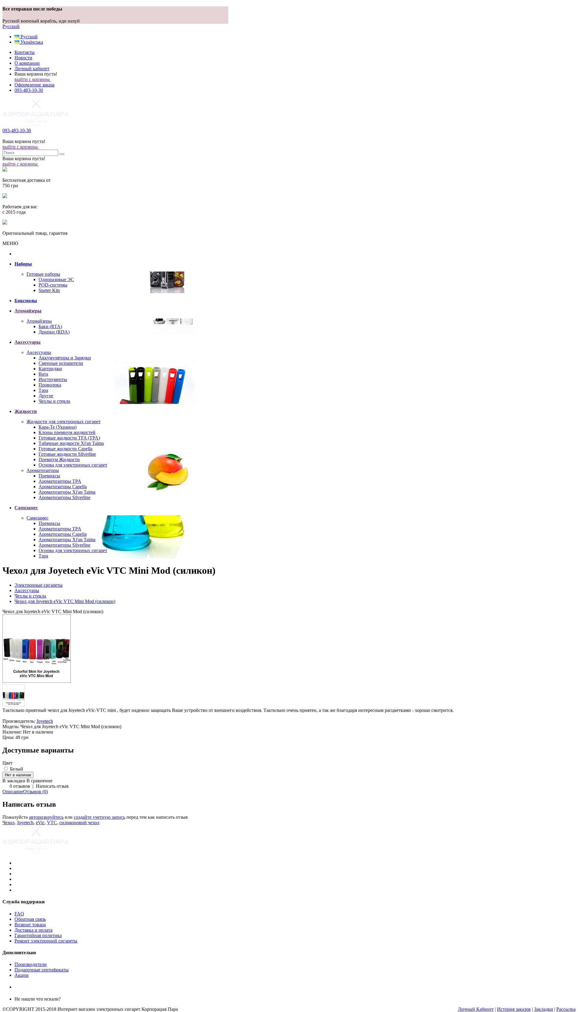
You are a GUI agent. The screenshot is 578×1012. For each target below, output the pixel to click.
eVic (40, 822)
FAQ (19, 913)
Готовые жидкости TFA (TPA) (69, 437)
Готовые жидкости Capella (65, 448)
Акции (21, 975)
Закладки (543, 1009)
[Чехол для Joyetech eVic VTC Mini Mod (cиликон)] (36, 681)
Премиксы (49, 475)
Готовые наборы (43, 274)
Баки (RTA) (50, 326)
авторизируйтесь (46, 817)
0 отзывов (20, 786)
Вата (43, 374)
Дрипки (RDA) (54, 331)
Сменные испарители (61, 363)
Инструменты (53, 379)
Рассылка (566, 1009)
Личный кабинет (31, 68)
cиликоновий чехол (79, 822)
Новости (23, 57)
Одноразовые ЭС (56, 279)
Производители (30, 964)
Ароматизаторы (42, 470)
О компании (27, 63)
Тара (43, 390)
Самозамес (37, 517)
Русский (11, 26)
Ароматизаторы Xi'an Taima (67, 492)
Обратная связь (30, 919)
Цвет (7, 762)
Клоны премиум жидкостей (67, 432)
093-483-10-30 (28, 90)
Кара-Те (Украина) (57, 427)
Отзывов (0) (35, 791)
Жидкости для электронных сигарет (63, 421)
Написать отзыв (52, 786)
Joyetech (44, 721)
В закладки (13, 780)
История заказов (514, 1009)
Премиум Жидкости (59, 459)
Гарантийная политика (38, 935)
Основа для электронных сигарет (73, 464)
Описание (12, 791)
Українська (31, 42)
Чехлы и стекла (54, 401)
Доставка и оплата (33, 930)
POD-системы (53, 284)
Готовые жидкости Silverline (67, 454)
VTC (52, 822)
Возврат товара (30, 924)
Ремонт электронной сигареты (45, 940)
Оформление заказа (34, 84)
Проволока (50, 384)
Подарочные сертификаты (41, 969)
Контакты (24, 52)
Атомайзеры (39, 321)
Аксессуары (38, 352)
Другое (46, 395)
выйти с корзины (32, 79)
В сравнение (39, 780)
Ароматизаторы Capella (63, 486)
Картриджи (50, 368)
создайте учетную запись (99, 817)
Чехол (8, 822)
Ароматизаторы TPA (60, 481)
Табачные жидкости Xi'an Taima (71, 443)
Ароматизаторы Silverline (64, 497)
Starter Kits (49, 290)
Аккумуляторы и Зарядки (65, 357)
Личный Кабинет (476, 1009)
